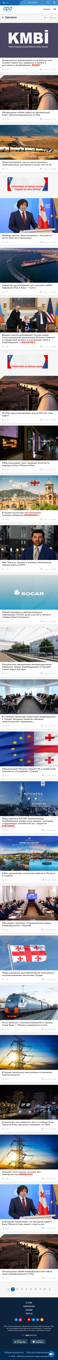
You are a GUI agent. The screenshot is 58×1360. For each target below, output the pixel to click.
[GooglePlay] (20, 1341)
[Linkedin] (37, 1320)
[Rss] (42, 1320)
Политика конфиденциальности (40, 1352)
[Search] (48, 3)
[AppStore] (38, 1341)
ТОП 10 (29, 1313)
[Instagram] (20, 1320)
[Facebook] (16, 1320)
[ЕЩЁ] (54, 9)
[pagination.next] (50, 1289)
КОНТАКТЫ (29, 1306)
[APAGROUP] (29, 1335)
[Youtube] (29, 1320)
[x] (24, 1320)
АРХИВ (29, 1310)
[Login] (54, 2)
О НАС (29, 1302)
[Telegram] (33, 1320)
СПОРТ (46, 9)
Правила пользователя (14, 1352)
